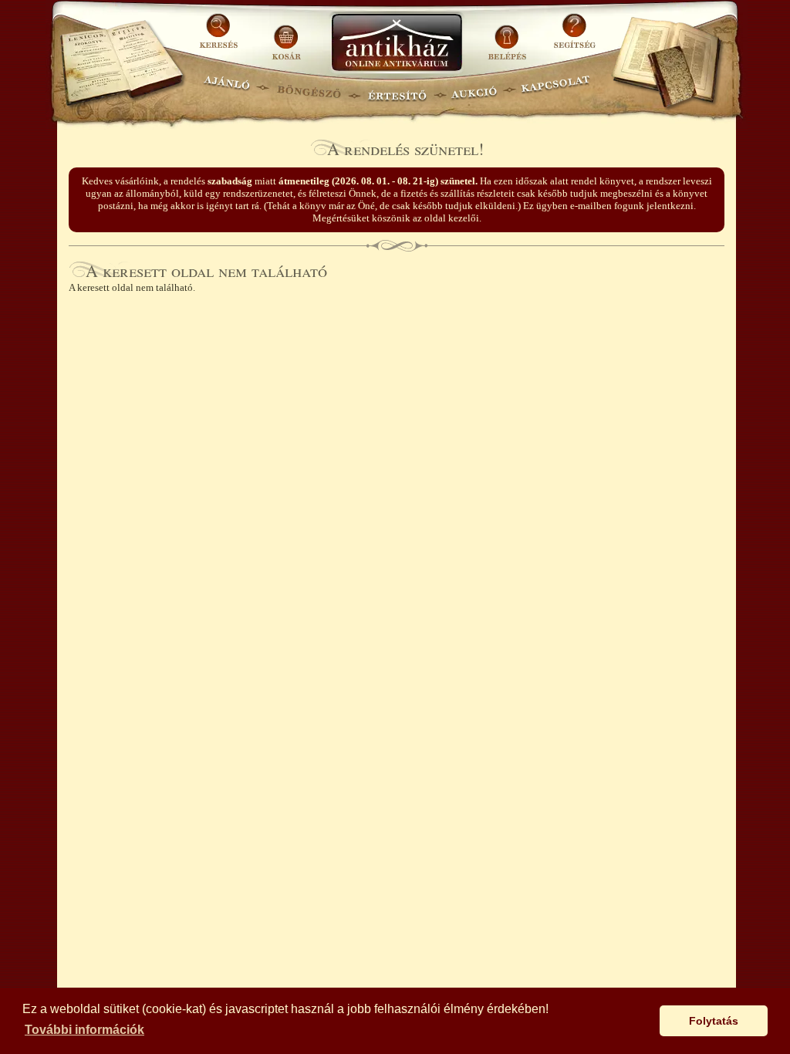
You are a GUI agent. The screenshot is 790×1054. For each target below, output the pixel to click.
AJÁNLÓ (226, 89)
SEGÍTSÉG (574, 37)
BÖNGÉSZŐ (309, 89)
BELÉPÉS (509, 37)
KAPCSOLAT (556, 89)
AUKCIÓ (474, 89)
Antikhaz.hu (396, 44)
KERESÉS (221, 37)
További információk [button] (84, 1029)
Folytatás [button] (713, 1021)
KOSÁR (286, 37)
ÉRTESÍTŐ (396, 89)
